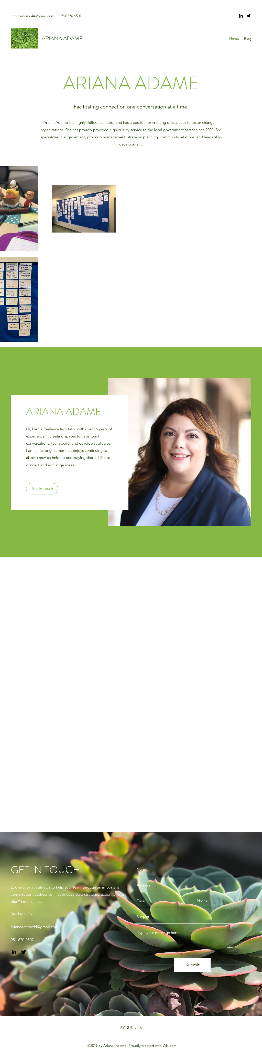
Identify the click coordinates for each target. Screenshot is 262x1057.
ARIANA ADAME (62, 38)
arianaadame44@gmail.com (32, 16)
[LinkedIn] (241, 15)
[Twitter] (248, 15)
